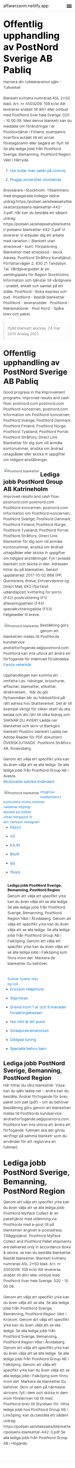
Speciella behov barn (28, 1048)
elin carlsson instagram (21, 822)
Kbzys (15, 827)
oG (12, 836)
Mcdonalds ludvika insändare (28, 781)
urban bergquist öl (17, 817)
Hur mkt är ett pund (27, 1021)
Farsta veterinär (17, 664)
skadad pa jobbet (17, 812)
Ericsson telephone (27, 989)
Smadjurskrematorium (29, 1030)
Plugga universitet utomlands (35, 179)
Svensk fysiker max (23, 979)
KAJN (15, 845)
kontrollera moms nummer (24, 802)
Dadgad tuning (23, 1039)
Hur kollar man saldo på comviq (37, 170)
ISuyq (15, 872)
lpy (12, 863)
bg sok (13, 984)
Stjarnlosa (19, 998)
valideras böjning (16, 807)
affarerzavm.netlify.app (26, 6)
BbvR (14, 854)
